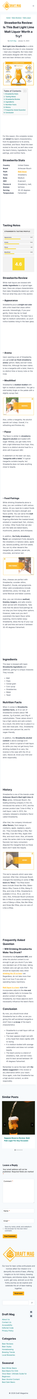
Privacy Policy (7, 1331)
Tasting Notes (10, 97)
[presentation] (18, 1118)
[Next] (32, 1125)
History (8, 107)
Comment (8, 1181)
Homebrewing (7, 1349)
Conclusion (9, 112)
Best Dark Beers (8, 1382)
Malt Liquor (27, 18)
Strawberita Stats (11, 94)
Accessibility (7, 1325)
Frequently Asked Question (15, 110)
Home (8, 18)
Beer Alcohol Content (11, 1379)
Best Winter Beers (9, 1368)
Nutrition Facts (10, 105)
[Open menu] (33, 5)
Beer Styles (6, 1347)
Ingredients (10, 102)
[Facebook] (31, 1312)
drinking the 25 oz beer (12, 973)
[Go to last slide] (4, 1125)
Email (6, 1221)
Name (7, 1211)
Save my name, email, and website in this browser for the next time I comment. (18, 1229)
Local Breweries (8, 1355)
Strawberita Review (13, 99)
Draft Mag (13, 41)
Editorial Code (8, 1328)
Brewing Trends (8, 1352)
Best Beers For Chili (10, 1371)
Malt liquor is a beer (11, 987)
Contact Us (6, 1322)
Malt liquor (22, 172)
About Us (6, 1319)
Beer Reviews (16, 18)
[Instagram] (31, 1316)
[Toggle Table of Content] (24, 91)
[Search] (32, 1303)
